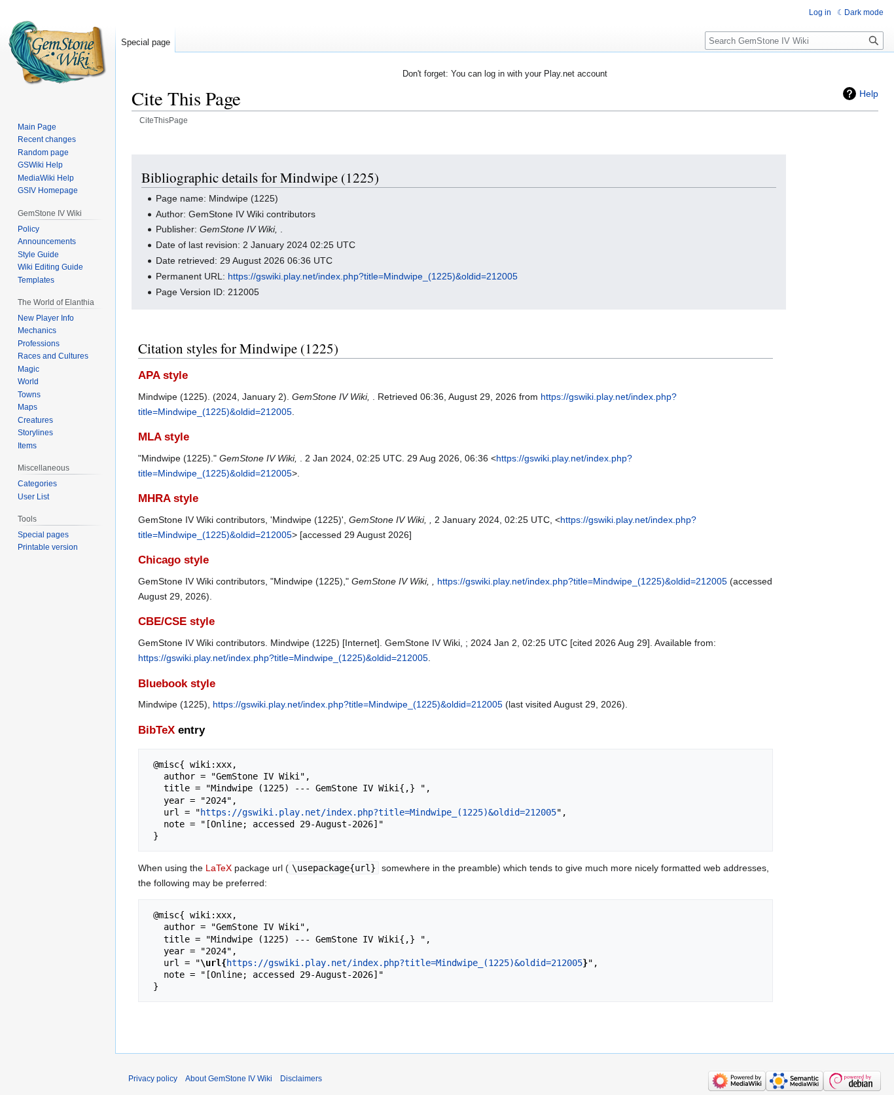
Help (868, 93)
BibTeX (156, 730)
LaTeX (219, 868)
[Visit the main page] (57, 52)
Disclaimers (301, 1078)
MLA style (163, 437)
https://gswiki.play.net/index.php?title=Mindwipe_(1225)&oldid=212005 (373, 276)
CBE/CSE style (176, 621)
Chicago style (173, 560)
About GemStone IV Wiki (228, 1078)
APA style (163, 375)
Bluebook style (176, 683)
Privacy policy (152, 1078)
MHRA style (168, 498)
